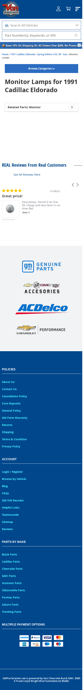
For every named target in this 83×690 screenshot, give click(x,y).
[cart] (66, 9)
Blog (5, 486)
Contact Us (9, 389)
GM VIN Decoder (13, 500)
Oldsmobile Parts (13, 590)
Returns (7, 425)
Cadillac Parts (11, 561)
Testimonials (10, 515)
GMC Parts (9, 576)
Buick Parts (9, 554)
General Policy (11, 410)
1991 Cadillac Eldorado (22, 54)
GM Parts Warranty (14, 418)
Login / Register (12, 472)
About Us (8, 382)
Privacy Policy (11, 446)
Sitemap (7, 522)
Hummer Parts (12, 583)
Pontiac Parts (11, 597)
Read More (68, 218)
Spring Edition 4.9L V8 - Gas (52, 54)
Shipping (8, 432)
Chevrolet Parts (12, 569)
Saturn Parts (10, 604)
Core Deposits (11, 403)
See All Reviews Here (27, 174)
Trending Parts (11, 612)
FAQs (5, 493)
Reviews (7, 529)
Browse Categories (39, 68)
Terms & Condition (14, 439)
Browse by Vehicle (14, 479)
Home (5, 54)
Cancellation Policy (14, 396)
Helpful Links (10, 507)
